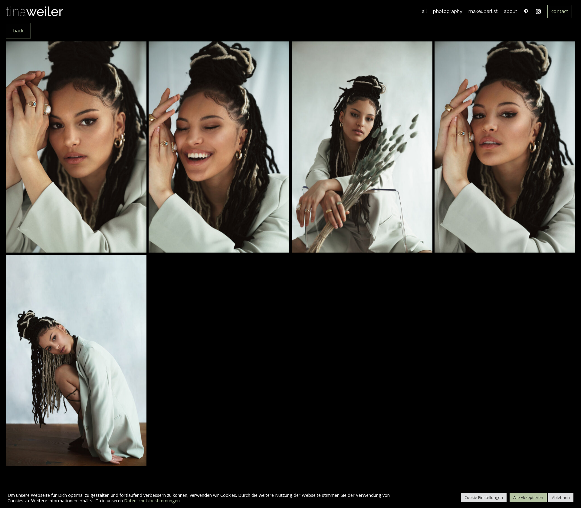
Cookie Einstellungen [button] (483, 497)
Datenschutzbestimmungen (152, 500)
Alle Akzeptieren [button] (528, 497)
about (510, 11)
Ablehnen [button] (561, 497)
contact (559, 11)
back (18, 30)
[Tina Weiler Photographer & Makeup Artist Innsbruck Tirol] (35, 11)
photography (447, 11)
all (424, 11)
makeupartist (483, 11)
